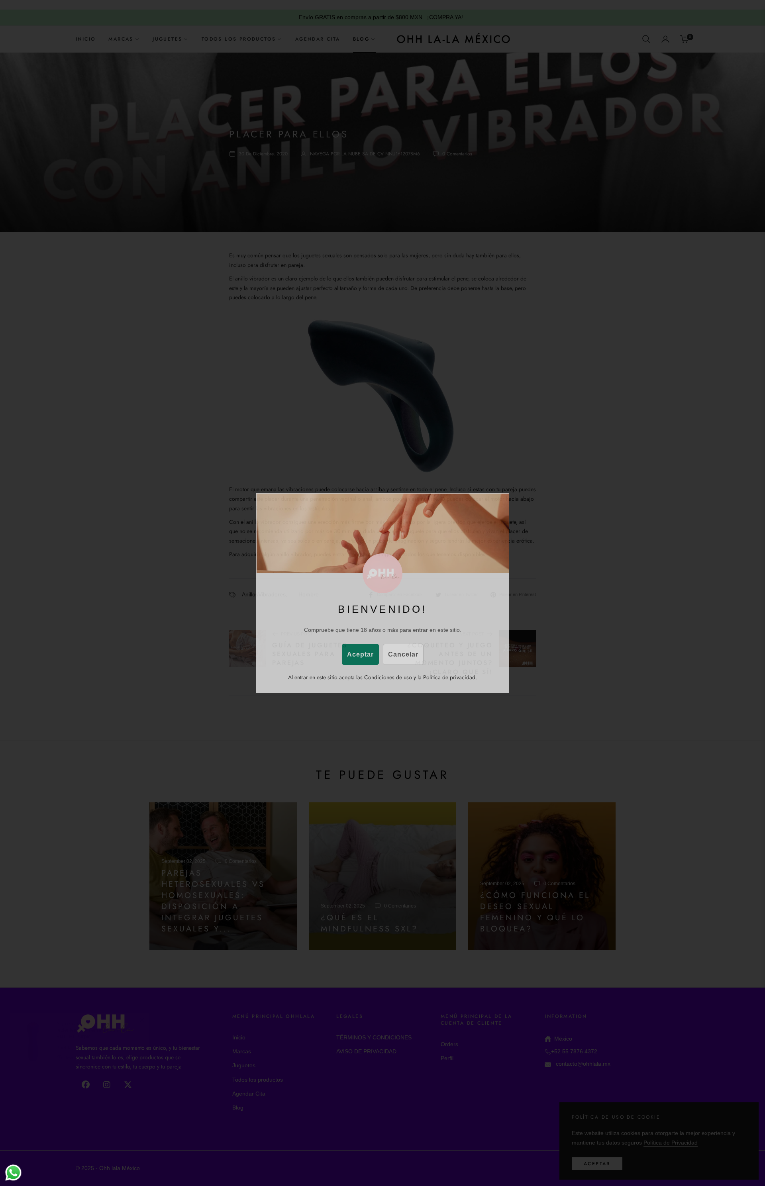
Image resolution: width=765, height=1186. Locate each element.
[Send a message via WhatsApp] (13, 1172)
